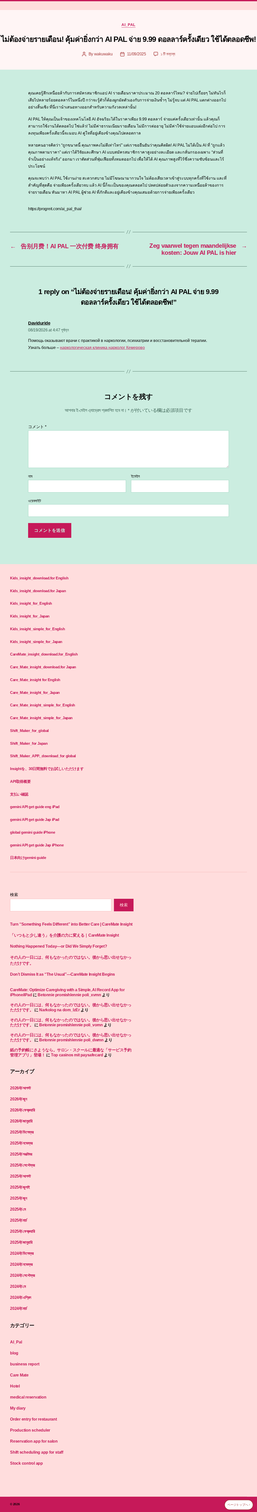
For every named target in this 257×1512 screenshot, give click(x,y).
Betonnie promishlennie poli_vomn (71, 1025)
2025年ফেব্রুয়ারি (22, 1231)
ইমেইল (135, 476)
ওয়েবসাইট (34, 501)
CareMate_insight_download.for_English (44, 654)
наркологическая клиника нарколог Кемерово (102, 347)
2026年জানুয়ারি (21, 1121)
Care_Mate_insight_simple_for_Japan (41, 718)
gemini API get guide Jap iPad (34, 819)
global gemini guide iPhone (32, 832)
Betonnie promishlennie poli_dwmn (71, 1040)
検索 (14, 895)
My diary (18, 1408)
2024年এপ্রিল (20, 1297)
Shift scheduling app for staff (36, 1452)
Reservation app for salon (34, 1441)
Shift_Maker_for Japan (28, 743)
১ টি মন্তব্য (168, 54)
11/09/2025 (136, 54)
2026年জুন (18, 1099)
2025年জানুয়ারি (21, 1242)
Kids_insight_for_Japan (29, 616)
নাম (30, 476)
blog (14, 1353)
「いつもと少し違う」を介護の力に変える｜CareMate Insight (64, 935)
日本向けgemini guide (28, 857)
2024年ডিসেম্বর (22, 1253)
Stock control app (26, 1463)
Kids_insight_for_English (31, 603)
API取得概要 (20, 781)
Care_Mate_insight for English (35, 680)
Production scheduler (30, 1430)
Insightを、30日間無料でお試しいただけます (47, 769)
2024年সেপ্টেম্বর (22, 1275)
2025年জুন (18, 1198)
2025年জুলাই (20, 1187)
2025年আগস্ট (20, 1176)
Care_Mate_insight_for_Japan (35, 692)
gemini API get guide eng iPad (34, 807)
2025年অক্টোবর (21, 1154)
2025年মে (18, 1209)
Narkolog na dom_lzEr (59, 1010)
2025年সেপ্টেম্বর (22, 1165)
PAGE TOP (246, 1462)
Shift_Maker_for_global (29, 730)
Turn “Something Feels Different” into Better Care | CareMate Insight (71, 924)
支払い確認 (19, 794)
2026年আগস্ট (20, 1088)
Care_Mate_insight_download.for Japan (43, 667)
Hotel (15, 1386)
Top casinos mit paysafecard (77, 1055)
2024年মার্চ (18, 1308)
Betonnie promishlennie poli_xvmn (69, 995)
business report (24, 1364)
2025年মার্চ (18, 1220)
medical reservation (28, 1397)
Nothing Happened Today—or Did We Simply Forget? (58, 946)
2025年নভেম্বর (21, 1143)
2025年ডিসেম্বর (22, 1132)
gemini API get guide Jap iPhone (36, 845)
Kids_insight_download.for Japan (38, 591)
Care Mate (19, 1375)
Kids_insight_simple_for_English (37, 629)
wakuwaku (103, 54)
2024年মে (18, 1286)
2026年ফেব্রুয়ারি (22, 1110)
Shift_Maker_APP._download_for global (43, 756)
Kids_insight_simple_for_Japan (36, 642)
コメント (37, 427)
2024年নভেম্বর (21, 1264)
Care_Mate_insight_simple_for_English (42, 705)
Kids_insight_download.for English (39, 578)
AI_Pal (128, 25)
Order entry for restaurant (33, 1419)
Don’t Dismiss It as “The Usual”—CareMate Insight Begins (62, 974)
